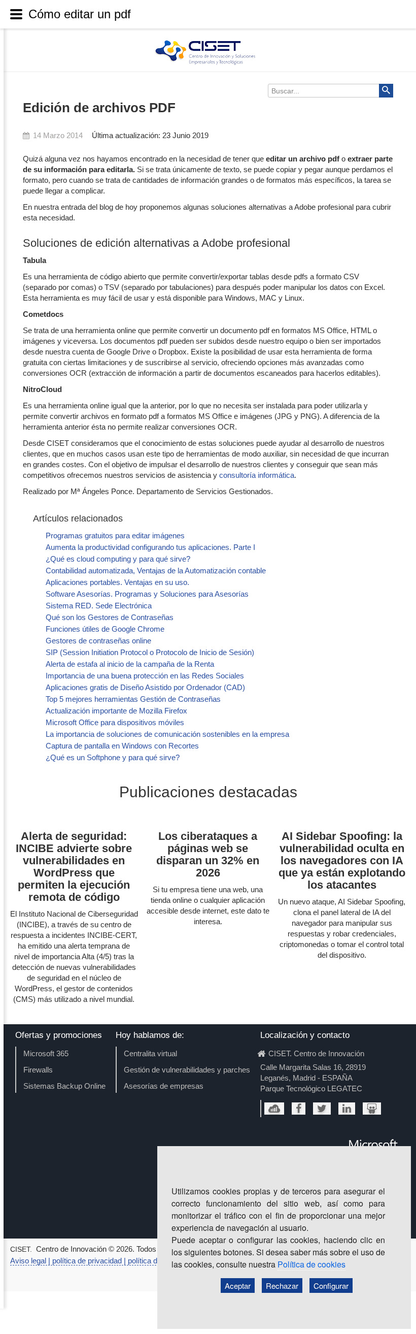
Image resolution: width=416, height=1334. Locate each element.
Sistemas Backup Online (64, 1086)
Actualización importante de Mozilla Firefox (116, 710)
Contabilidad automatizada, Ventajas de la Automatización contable (156, 570)
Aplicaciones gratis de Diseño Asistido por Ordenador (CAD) (145, 687)
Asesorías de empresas (163, 1086)
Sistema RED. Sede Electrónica (99, 605)
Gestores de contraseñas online (98, 640)
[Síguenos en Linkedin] (346, 1108)
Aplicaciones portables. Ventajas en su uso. (117, 582)
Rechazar (282, 1285)
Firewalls (38, 1069)
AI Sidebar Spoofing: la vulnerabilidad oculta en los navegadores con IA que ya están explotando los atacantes (342, 860)
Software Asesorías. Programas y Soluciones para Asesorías (147, 594)
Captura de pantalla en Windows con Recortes (122, 745)
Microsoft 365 (45, 1053)
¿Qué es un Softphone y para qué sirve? (113, 757)
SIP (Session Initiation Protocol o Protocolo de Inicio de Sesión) (150, 652)
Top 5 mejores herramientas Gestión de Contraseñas (133, 699)
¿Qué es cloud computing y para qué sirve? (118, 559)
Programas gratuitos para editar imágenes (115, 535)
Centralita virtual (150, 1053)
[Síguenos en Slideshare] (372, 1108)
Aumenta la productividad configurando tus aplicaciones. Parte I (150, 547)
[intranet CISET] (274, 1108)
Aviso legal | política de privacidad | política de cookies (99, 1260)
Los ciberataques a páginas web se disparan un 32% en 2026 (207, 854)
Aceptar (238, 1285)
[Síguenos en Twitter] (322, 1108)
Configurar (331, 1285)
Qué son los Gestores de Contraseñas (110, 617)
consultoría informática (256, 475)
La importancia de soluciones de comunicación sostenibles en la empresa (167, 734)
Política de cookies (311, 1264)
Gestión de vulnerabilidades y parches (187, 1069)
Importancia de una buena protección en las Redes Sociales (145, 675)
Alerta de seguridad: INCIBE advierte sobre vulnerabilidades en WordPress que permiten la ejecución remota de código (74, 866)
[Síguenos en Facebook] (298, 1108)
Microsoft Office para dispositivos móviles (115, 722)
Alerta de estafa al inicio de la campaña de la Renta (130, 664)
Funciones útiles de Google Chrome (105, 629)
